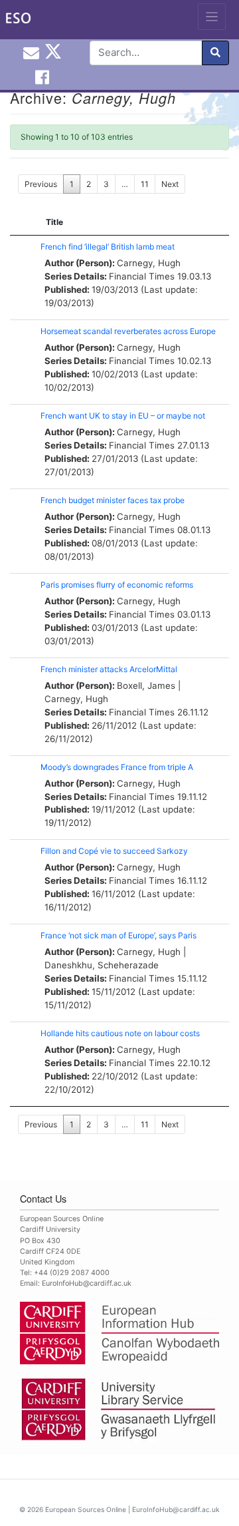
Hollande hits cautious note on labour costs (120, 1033)
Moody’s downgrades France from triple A (116, 767)
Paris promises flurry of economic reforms (116, 585)
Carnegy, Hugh (149, 263)
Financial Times (142, 276)
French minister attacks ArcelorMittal (108, 669)
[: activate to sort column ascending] (22, 223)
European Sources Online (85, 1509)
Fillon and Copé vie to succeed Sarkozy (114, 851)
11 (145, 184)
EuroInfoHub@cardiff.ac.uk (86, 1283)
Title (54, 222)
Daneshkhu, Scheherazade (101, 965)
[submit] (215, 53)
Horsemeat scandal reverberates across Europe (128, 331)
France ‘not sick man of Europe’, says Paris (118, 935)
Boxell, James (146, 685)
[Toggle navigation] (212, 16)
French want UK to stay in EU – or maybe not (122, 416)
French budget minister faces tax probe (112, 500)
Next (170, 184)
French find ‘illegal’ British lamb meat (107, 247)
